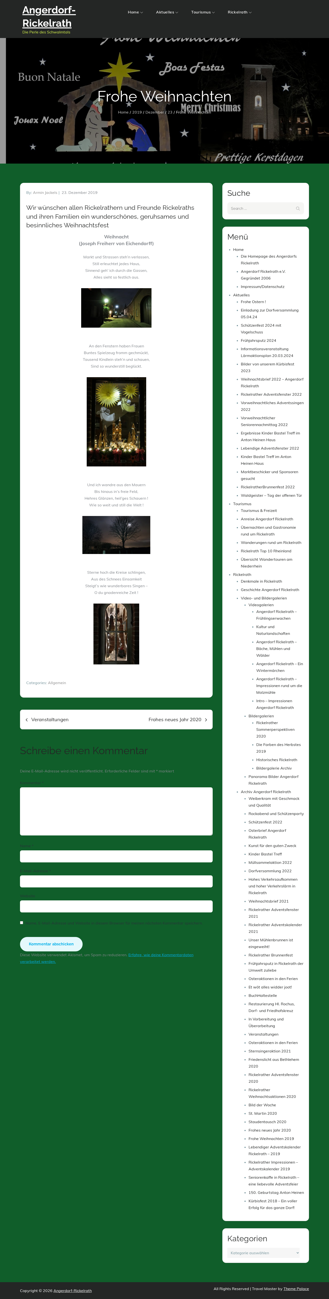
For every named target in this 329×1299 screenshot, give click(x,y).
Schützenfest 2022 (265, 822)
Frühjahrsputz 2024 (258, 340)
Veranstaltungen (263, 1034)
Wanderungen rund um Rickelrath (271, 542)
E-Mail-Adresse (35, 870)
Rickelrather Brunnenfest (271, 955)
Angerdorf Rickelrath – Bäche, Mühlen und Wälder (276, 648)
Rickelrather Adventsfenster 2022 (271, 394)
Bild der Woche (262, 1104)
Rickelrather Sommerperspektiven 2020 (275, 729)
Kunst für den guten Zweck (272, 845)
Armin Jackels (45, 192)
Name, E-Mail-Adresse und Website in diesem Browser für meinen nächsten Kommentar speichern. (114, 923)
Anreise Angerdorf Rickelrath (267, 518)
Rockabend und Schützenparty (276, 813)
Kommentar (32, 782)
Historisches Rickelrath (276, 759)
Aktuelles (165, 12)
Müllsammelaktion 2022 (270, 862)
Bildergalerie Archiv (274, 768)
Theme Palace (296, 1288)
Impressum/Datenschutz (262, 286)
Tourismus (201, 12)
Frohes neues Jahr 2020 (270, 1130)
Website (27, 895)
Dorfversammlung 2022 (270, 870)
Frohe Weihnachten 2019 (271, 1138)
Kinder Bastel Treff (265, 854)
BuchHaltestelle (263, 995)
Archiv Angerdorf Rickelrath (266, 791)
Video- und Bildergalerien (264, 598)
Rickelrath (238, 12)
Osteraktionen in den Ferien (273, 978)
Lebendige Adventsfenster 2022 (270, 448)
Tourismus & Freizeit (259, 510)
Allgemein (57, 682)
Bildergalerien (261, 715)
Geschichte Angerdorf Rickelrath (270, 589)
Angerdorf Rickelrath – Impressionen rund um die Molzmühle (279, 685)
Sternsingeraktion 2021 (270, 1051)
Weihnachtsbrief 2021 (269, 901)
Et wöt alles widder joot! (270, 987)
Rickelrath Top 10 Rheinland (266, 550)
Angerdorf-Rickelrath (72, 1290)
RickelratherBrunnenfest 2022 (268, 486)
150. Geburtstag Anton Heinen (276, 1192)
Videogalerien (261, 604)
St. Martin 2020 (263, 1113)
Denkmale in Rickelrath (261, 581)
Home (133, 12)
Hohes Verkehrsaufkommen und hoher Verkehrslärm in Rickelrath (273, 886)
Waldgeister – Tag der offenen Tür (271, 495)
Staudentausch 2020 (267, 1121)
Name (26, 845)
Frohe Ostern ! (253, 301)
